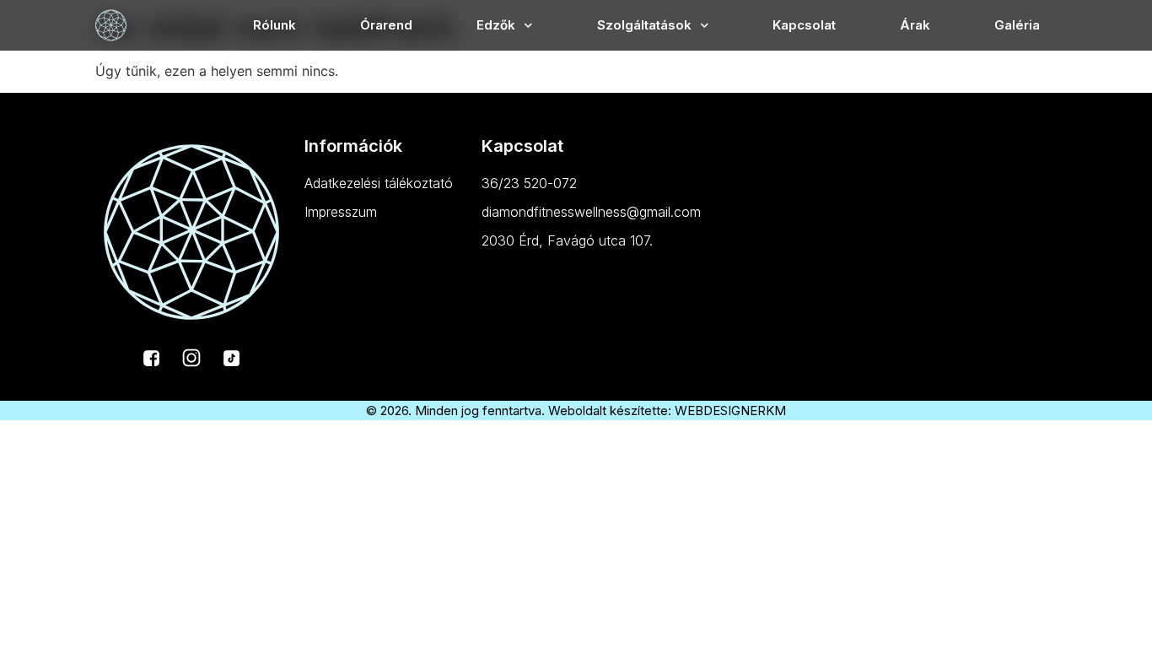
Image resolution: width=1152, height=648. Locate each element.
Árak (915, 25)
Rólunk (274, 25)
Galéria (1017, 25)
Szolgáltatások (644, 25)
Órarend (386, 25)
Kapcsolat (804, 25)
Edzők (495, 25)
